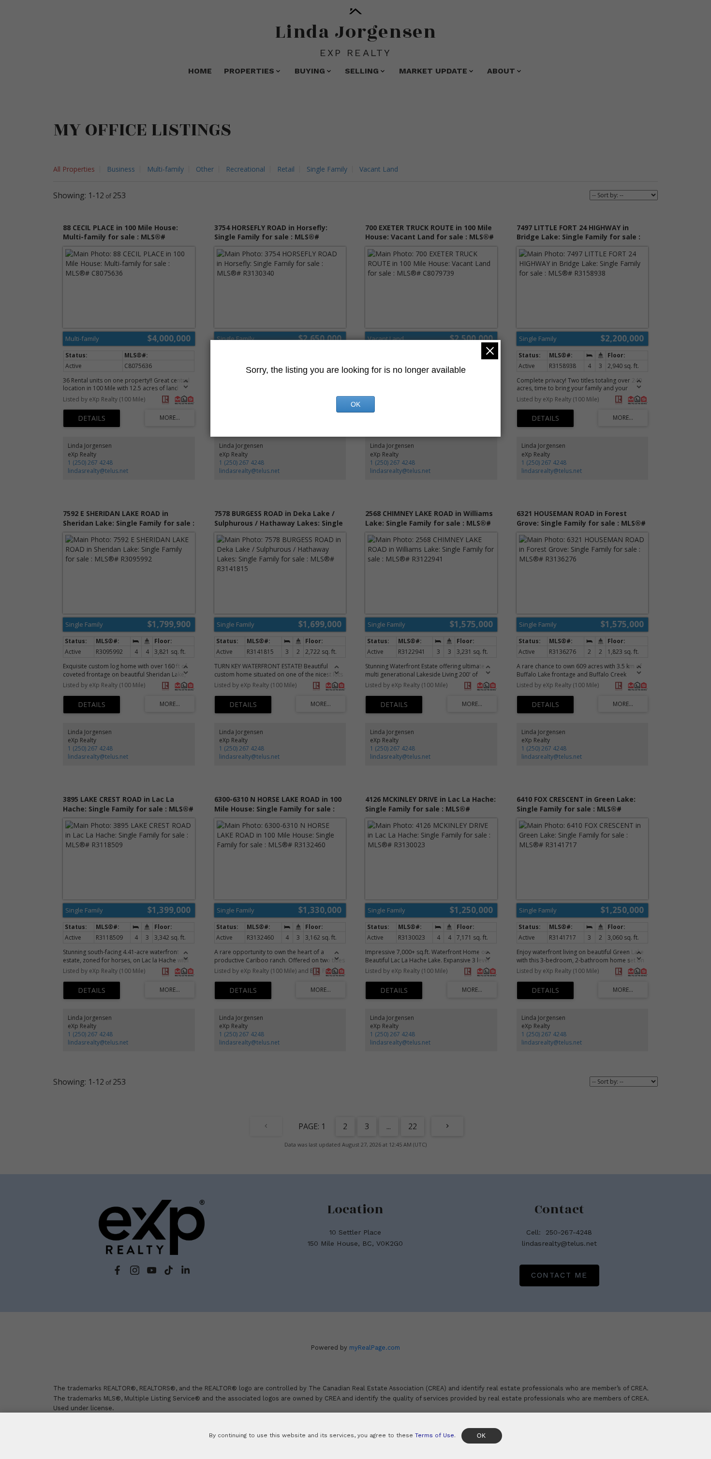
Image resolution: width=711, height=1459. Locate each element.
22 (412, 1126)
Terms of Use (434, 1435)
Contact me (559, 1275)
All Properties (74, 169)
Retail (286, 169)
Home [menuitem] (200, 70)
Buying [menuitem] (310, 70)
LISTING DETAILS (91, 418)
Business (121, 169)
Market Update (433, 70)
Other (205, 169)
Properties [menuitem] (249, 70)
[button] (117, 1270)
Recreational (245, 169)
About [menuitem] (501, 70)
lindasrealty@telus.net (98, 471)
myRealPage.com (374, 1347)
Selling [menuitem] (362, 70)
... (388, 1126)
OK (355, 404)
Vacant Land (378, 169)
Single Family (327, 169)
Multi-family (165, 169)
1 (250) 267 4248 (90, 462)
